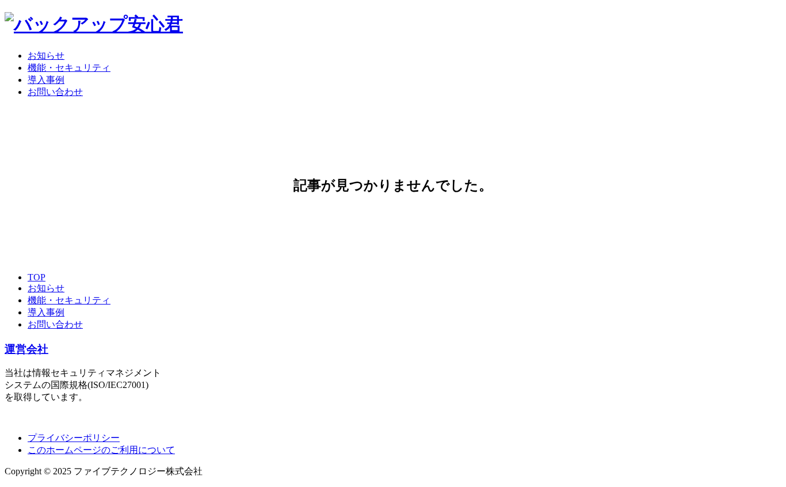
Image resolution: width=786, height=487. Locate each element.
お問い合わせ (55, 92)
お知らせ (46, 55)
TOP (36, 277)
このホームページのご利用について (101, 450)
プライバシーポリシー (74, 438)
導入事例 (46, 80)
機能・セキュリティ (69, 68)
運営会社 (26, 349)
